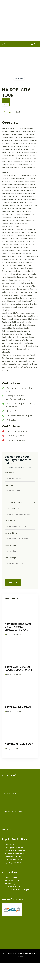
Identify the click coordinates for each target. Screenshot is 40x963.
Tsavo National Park (13, 856)
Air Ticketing (10, 883)
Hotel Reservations (12, 886)
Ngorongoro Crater (13, 862)
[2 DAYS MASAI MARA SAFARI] (20, 723)
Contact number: (12, 508)
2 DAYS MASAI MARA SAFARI (19, 744)
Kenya (8, 635)
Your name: (10, 473)
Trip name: (10, 467)
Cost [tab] (18, 112)
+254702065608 (9, 793)
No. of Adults (10, 521)
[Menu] (32, 44)
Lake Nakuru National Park (15, 850)
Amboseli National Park (14, 853)
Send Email (12, 582)
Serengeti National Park (14, 847)
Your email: (10, 485)
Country (9, 497)
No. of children (11, 533)
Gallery (20, 78)
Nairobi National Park (13, 859)
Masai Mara (9, 844)
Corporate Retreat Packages (17, 889)
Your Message (11, 557)
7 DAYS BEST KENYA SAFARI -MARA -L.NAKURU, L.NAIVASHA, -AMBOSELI (19, 627)
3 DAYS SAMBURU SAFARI (18, 707)
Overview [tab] (8, 112)
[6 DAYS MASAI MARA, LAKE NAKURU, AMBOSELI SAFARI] (20, 646)
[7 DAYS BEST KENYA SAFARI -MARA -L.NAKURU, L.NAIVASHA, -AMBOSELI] (20, 603)
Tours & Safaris (11, 877)
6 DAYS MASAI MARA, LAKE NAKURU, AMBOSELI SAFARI (18, 668)
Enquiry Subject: (12, 545)
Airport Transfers (12, 880)
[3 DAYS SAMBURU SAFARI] (20, 686)
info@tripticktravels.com (12, 811)
